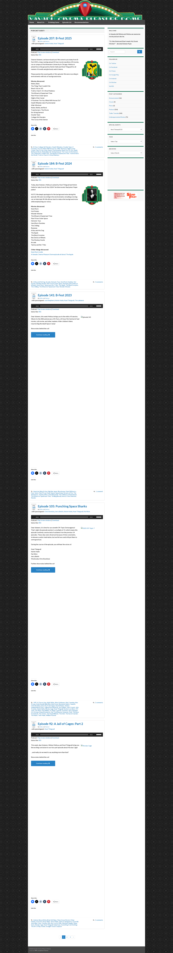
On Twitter (112, 63)
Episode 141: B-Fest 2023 (55, 295)
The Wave (34, 715)
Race (70, 710)
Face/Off (39, 921)
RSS (40, 55)
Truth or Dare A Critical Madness (48, 155)
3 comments (99, 282)
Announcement (114, 98)
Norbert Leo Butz (69, 709)
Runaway (66, 283)
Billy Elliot (48, 704)
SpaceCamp (59, 493)
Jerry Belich (59, 511)
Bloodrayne (61, 491)
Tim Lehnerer (79, 300)
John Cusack (71, 707)
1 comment (99, 491)
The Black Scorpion (72, 285)
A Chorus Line (41, 702)
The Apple (62, 285)
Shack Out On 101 (67, 150)
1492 (35, 702)
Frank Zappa (51, 706)
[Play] (34, 49)
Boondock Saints (64, 704)
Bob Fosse (54, 704)
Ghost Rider (46, 921)
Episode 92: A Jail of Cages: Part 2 (60, 724)
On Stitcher (112, 82)
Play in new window (44, 52)
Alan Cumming (69, 702)
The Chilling (35, 287)
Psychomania (56, 150)
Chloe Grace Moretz (63, 920)
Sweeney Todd (67, 712)
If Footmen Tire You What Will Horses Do (52, 148)
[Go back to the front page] (85, 10)
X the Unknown (71, 496)
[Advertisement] (125, 172)
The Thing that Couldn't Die (40, 153)
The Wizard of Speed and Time (59, 153)
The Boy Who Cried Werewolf (48, 495)
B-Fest (35, 147)
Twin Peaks (41, 715)
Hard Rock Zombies (67, 282)
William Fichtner (51, 715)
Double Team (67, 147)
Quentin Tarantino (62, 710)
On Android (112, 78)
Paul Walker (45, 710)
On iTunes (112, 71)
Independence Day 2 (37, 707)
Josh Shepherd (49, 300)
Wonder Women (64, 287)
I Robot (66, 706)
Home (31, 22)
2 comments (99, 147)
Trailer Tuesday (114, 113)
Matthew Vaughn (67, 923)
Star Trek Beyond (56, 712)
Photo (111, 105)
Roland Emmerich (44, 712)
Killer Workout (62, 149)
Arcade (48, 282)
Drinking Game (53, 22)
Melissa (41, 41)
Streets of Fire (68, 493)
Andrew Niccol (38, 920)
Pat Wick (87, 511)
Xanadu (33, 498)
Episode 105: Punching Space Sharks (62, 506)
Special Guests (114, 125)
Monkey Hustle (41, 283)
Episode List (66, 22)
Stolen (43, 926)
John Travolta (42, 923)
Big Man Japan (52, 491)
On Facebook (113, 67)
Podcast (47, 41)
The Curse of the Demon (70, 152)
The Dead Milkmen (52, 714)
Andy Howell (40, 704)
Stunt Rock (40, 285)
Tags (111, 137)
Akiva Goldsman (60, 702)
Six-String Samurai (55, 152)
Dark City (44, 706)
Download (55, 52)
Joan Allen (34, 923)
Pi (50, 710)
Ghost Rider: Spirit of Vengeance (61, 921)
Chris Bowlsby (49, 511)
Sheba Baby (45, 152)
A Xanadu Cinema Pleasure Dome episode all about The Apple (52, 254)
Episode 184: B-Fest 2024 (55, 163)
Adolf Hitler (50, 702)
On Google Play (114, 75)
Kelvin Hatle (49, 43)
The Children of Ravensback (68, 495)
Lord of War (58, 923)
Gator (36, 493)
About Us (40, 22)
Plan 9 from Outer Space (44, 150)
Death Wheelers (57, 147)
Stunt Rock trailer (37, 252)
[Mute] (95, 49)
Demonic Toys (55, 282)
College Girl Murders (45, 147)
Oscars (111, 102)
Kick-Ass (50, 923)
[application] (67, 49)
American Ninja (38, 491)
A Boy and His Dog (39, 282)
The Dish (62, 714)
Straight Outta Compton (54, 926)
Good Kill (75, 921)
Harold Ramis (60, 706)
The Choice (42, 714)
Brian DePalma (51, 920)
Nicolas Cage (49, 709)
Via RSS (111, 86)
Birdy (44, 920)
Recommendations (82, 22)
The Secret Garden (71, 714)
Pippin (54, 710)
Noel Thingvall (59, 43)
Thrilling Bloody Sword (58, 496)
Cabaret (72, 704)
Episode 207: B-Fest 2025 (55, 38)
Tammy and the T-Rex (51, 285)
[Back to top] (168, 948)
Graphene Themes (43, 950)
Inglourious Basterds (51, 707)
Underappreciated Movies (117, 117)
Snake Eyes (57, 925)
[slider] (99, 49)
